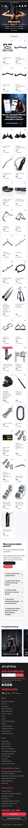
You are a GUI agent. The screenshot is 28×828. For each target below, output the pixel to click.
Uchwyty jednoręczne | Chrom (6, 338)
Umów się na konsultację (14, 818)
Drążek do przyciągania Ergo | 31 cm (20, 147)
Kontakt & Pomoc (7, 791)
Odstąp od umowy (7, 806)
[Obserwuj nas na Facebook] (3, 685)
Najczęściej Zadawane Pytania (11, 801)
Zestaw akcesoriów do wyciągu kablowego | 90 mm (20, 446)
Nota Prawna (5, 798)
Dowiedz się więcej (6, 682)
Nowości (4, 704)
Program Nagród (7, 761)
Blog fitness (5, 758)
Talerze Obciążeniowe (8, 721)
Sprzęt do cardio (7, 713)
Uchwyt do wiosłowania (6, 227)
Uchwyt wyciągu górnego (7, 174)
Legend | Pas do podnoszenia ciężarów (7, 201)
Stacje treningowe (7, 709)
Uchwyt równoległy (18, 227)
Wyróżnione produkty (8, 701)
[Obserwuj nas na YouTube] (8, 685)
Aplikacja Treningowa (8, 754)
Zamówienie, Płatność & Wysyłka (11, 793)
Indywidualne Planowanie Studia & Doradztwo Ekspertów (12, 772)
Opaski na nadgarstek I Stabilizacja (19, 393)
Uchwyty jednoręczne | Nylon (19, 338)
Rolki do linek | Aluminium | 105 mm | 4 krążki (20, 504)
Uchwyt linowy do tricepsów (20, 279)
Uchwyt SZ (18, 252)
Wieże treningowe (7, 711)
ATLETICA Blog (6, 756)
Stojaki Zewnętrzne (7, 733)
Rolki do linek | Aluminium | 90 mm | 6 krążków (7, 504)
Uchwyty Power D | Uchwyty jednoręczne (20, 305)
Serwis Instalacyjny (7, 781)
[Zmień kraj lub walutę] (25, 6)
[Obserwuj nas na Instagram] (5, 685)
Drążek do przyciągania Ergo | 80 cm (20, 59)
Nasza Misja (5, 741)
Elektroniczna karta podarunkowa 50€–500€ (6, 449)
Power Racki (5, 706)
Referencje (5, 783)
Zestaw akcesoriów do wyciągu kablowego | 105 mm (7, 474)
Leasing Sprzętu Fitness (9, 778)
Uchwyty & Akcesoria (8, 728)
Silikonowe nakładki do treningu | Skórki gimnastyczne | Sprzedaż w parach (7, 395)
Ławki (3, 716)
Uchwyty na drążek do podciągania (19, 366)
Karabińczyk (19, 423)
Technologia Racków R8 (9, 751)
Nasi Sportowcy (6, 744)
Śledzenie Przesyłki (7, 796)
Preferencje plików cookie (9, 803)
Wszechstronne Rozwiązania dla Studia (13, 776)
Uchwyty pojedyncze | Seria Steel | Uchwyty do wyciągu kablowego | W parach (7, 308)
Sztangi (4, 723)
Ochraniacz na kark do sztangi (20, 200)
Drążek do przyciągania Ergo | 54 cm (20, 86)
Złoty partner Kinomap (8, 763)
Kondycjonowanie (7, 726)
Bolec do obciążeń (7, 423)
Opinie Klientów (6, 746)
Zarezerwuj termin (9, 563)
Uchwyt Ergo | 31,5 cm (6, 146)
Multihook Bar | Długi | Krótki (19, 477)
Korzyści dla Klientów (8, 749)
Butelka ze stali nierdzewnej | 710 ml (7, 531)
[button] (20, 6)
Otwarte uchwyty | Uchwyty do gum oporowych (7, 366)
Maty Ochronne (6, 731)
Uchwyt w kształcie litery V (7, 253)
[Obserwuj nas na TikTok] (11, 685)
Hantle (3, 719)
